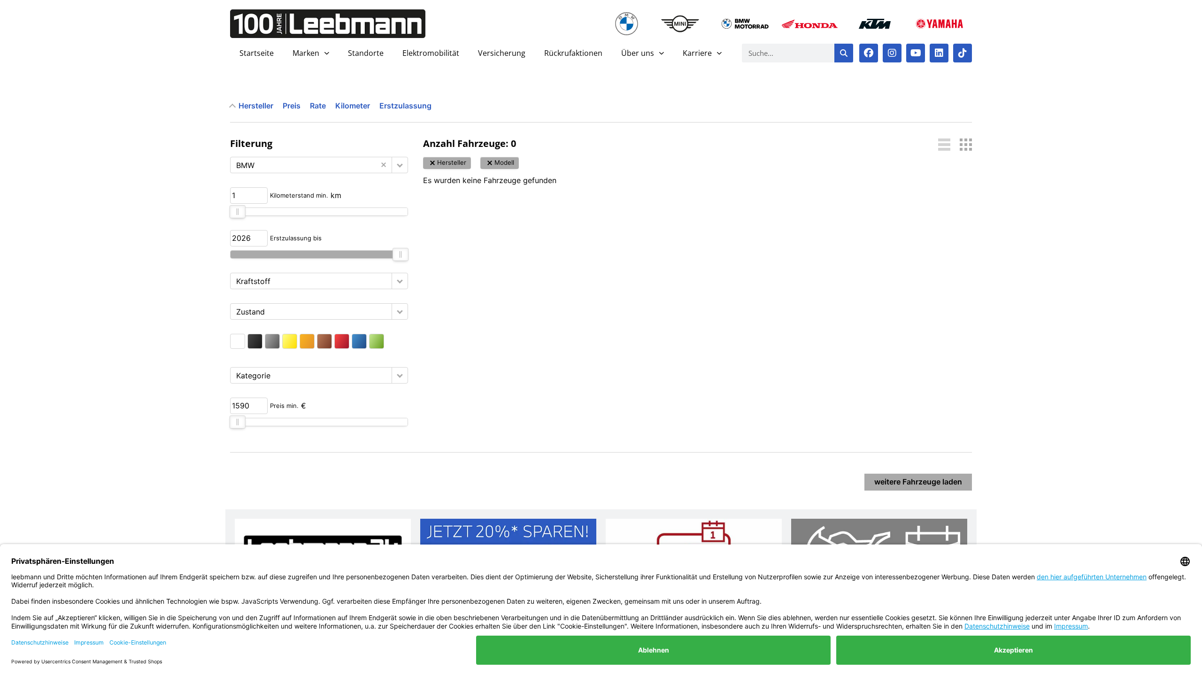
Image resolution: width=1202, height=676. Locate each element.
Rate (318, 105)
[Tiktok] (962, 53)
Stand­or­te (366, 53)
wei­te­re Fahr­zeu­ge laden (918, 481)
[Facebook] (868, 53)
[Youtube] (915, 53)
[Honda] (810, 23)
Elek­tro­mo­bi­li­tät (430, 53)
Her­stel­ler (256, 105)
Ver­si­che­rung (501, 53)
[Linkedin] (939, 53)
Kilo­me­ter (352, 105)
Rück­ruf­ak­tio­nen (573, 53)
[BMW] (627, 23)
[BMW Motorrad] (745, 23)
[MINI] (680, 23)
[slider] (238, 211)
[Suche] (843, 53)
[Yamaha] (939, 23)
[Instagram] (892, 53)
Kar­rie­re (697, 53)
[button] (400, 165)
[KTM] (874, 23)
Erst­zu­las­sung (405, 105)
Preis (291, 105)
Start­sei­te (256, 53)
